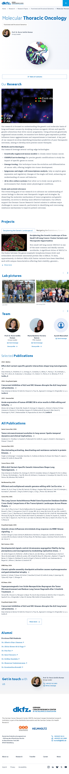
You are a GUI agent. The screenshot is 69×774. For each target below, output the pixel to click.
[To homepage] (12, 3)
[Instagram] (48, 767)
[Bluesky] (57, 767)
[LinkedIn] (53, 767)
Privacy (12, 767)
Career (45, 756)
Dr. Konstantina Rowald (11, 667)
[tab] (18, 230)
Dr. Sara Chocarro (9, 655)
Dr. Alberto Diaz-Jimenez (12, 642)
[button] (18, 293)
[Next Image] (67, 272)
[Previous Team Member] (63, 311)
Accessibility (22, 767)
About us (5, 756)
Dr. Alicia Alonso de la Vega (13, 646)
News (59, 756)
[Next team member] (67, 311)
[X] (61, 767)
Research (19, 756)
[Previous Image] (63, 272)
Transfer (32, 756)
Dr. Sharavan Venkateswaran (13, 663)
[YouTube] (66, 767)
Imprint (4, 767)
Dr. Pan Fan (6, 651)
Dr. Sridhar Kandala (10, 659)
